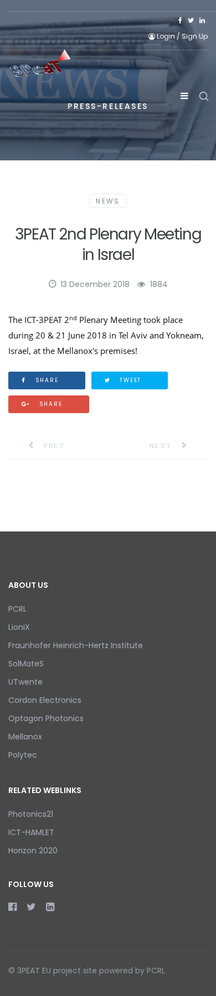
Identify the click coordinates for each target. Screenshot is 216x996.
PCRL (17, 608)
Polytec (22, 754)
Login (166, 36)
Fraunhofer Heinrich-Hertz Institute (75, 645)
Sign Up (195, 36)
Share (46, 380)
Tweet (129, 380)
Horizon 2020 (33, 850)
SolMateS (26, 663)
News (108, 201)
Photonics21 (30, 814)
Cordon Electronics (44, 700)
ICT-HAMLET (31, 832)
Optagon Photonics (46, 718)
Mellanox (25, 736)
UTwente (25, 681)
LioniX (19, 627)
